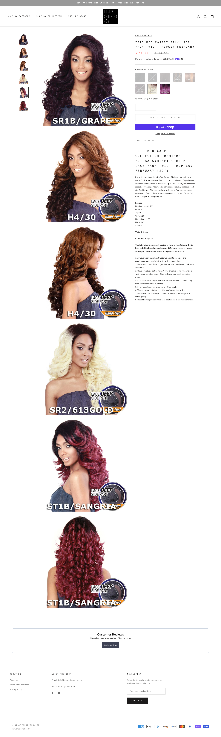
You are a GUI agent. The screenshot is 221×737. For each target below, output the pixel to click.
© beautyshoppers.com (26, 725)
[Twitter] (149, 140)
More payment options (165, 133)
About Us (14, 680)
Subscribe (138, 701)
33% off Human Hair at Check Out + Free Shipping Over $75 (110, 3)
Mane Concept (143, 35)
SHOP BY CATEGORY (19, 16)
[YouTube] (59, 693)
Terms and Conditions (19, 684)
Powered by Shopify (21, 729)
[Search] (205, 16)
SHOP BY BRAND (77, 16)
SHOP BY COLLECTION (49, 16)
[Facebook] (145, 140)
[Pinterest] (153, 140)
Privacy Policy (16, 689)
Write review (110, 645)
